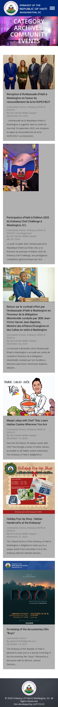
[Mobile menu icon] (52, 8)
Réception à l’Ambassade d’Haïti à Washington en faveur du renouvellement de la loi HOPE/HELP (28, 98)
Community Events (16, 106)
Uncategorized (23, 233)
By (21, 112)
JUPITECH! (38, 704)
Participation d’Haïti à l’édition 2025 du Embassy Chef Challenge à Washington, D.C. (28, 221)
